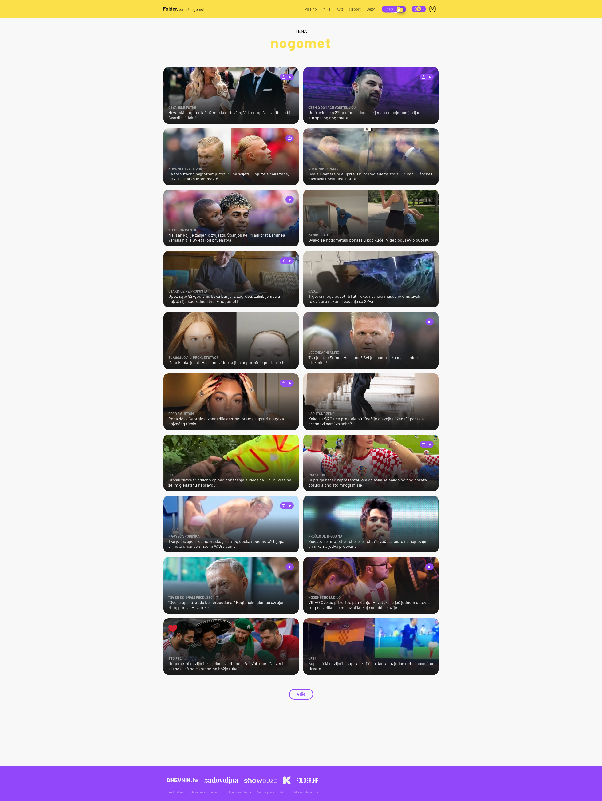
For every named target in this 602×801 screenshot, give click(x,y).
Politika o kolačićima (303, 792)
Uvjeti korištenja (239, 792)
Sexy (371, 9)
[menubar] (433, 9)
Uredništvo (175, 792)
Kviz (339, 9)
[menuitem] (433, 9)
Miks (326, 9)
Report (355, 9)
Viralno (311, 9)
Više (301, 694)
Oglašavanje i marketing (205, 792)
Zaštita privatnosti (269, 792)
